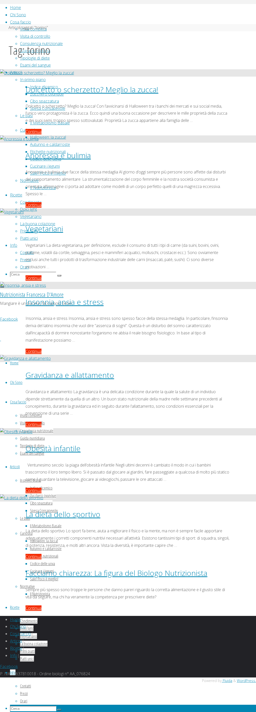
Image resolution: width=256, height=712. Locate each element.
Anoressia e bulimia (58, 155)
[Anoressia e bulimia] (19, 139)
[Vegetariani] (12, 212)
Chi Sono (18, 626)
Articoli (16, 641)
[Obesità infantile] (16, 431)
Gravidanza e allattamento (70, 375)
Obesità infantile (53, 448)
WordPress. (246, 680)
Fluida (227, 680)
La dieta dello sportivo (63, 514)
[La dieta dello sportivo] (21, 498)
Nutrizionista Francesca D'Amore (32, 294)
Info (13, 655)
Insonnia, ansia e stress (65, 302)
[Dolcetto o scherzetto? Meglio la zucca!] (37, 73)
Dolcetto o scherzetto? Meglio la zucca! (92, 89)
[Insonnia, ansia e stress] (23, 285)
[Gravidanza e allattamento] (25, 358)
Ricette (16, 648)
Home (15, 619)
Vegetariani (44, 228)
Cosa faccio (20, 633)
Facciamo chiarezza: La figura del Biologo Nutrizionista (116, 573)
